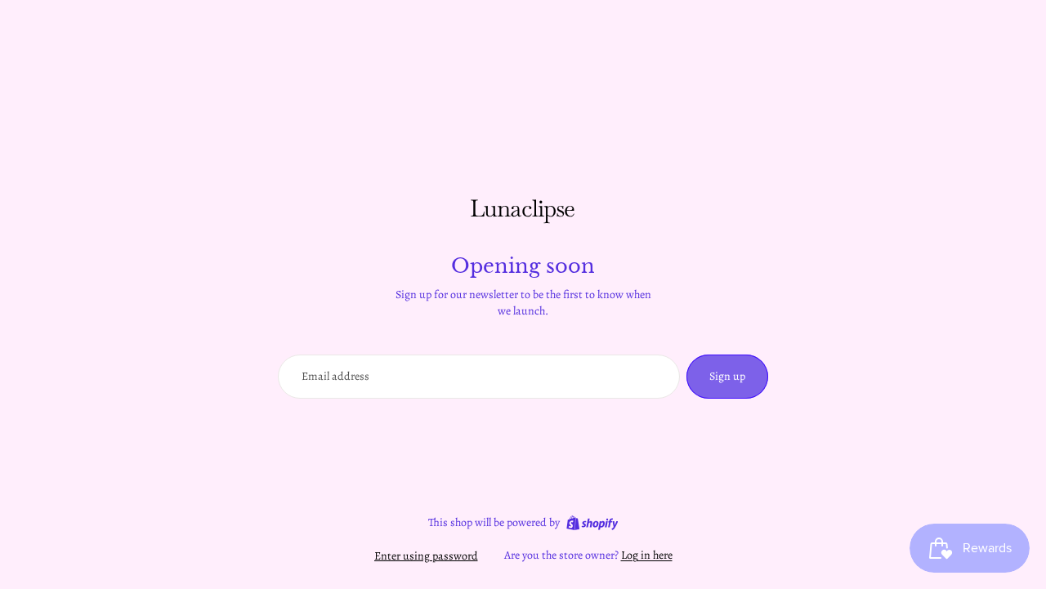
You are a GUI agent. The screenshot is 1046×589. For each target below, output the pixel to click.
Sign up (727, 376)
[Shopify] (592, 522)
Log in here (647, 555)
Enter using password (426, 556)
